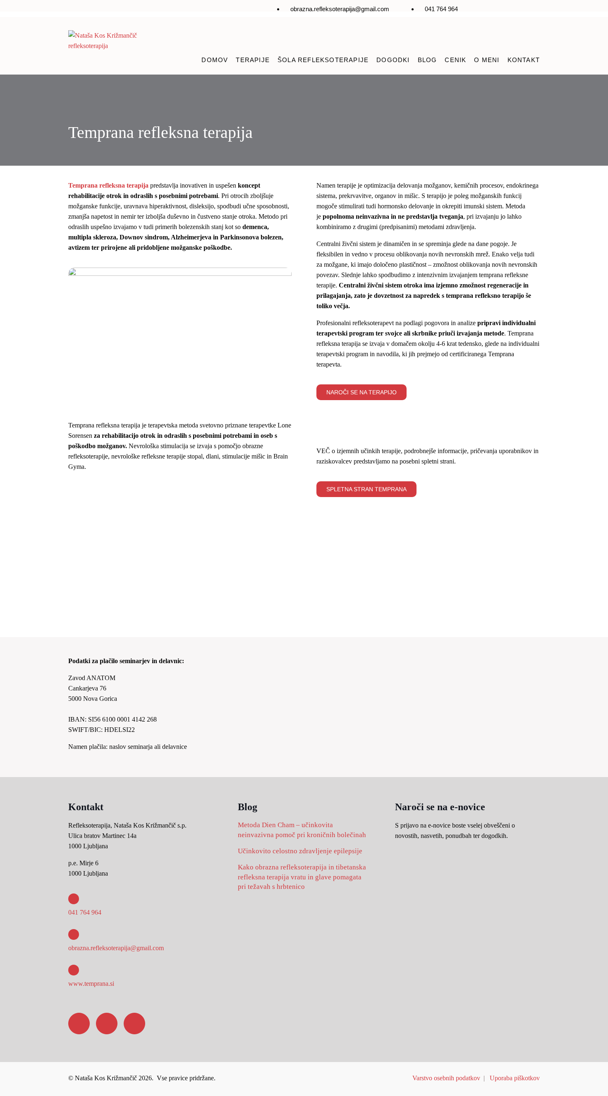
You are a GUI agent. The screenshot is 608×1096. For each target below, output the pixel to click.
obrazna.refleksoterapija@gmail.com (116, 947)
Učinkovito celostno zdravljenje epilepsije (300, 851)
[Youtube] (529, 10)
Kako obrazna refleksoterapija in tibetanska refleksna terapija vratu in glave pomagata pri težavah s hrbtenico (302, 877)
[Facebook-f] (480, 10)
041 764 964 (84, 912)
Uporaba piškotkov (515, 1078)
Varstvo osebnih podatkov (446, 1078)
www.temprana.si (91, 983)
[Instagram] (505, 10)
